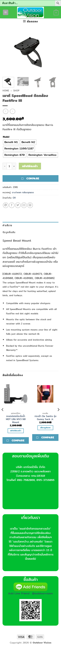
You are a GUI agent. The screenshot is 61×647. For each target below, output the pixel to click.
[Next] (53, 52)
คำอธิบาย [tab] (7, 225)
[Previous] (8, 52)
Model (6, 137)
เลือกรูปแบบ (45, 427)
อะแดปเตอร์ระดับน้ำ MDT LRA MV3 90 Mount (16, 419)
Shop (16, 90)
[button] (5, 12)
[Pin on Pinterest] (30, 205)
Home (6, 90)
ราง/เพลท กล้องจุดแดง (23, 192)
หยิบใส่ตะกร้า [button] (15, 430)
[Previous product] (12, 111)
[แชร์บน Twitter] (18, 205)
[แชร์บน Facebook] (12, 205)
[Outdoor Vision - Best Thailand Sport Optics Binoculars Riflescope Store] (30, 12)
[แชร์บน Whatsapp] (5, 205)
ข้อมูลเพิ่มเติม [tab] (9, 232)
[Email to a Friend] (24, 205)
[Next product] (5, 111)
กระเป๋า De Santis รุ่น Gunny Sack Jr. (45, 418)
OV (14, 197)
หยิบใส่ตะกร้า (30, 166)
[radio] (11, 142)
